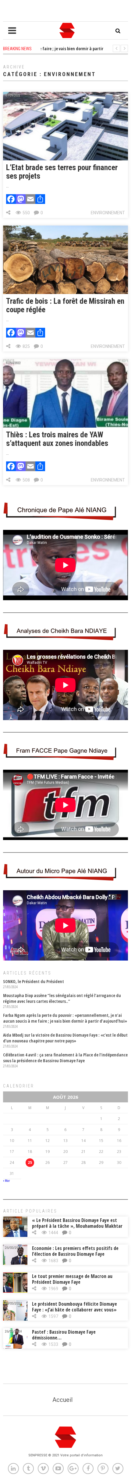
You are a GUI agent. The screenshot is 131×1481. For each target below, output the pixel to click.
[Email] (30, 199)
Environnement (108, 212)
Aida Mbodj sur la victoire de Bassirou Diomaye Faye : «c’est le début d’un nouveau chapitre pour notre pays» (65, 1038)
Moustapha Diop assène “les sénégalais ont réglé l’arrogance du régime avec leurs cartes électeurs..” (62, 998)
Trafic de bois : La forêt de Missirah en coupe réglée (65, 305)
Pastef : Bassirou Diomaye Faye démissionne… (64, 1335)
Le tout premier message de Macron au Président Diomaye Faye (72, 1279)
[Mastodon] (21, 199)
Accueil (62, 1399)
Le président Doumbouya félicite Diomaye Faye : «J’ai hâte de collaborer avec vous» (74, 1307)
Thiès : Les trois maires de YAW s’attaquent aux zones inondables (57, 439)
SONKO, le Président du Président (33, 981)
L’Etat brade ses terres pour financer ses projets (62, 171)
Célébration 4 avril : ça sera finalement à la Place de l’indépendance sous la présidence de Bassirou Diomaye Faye (65, 1057)
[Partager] (40, 199)
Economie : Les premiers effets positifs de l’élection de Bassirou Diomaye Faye (75, 1251)
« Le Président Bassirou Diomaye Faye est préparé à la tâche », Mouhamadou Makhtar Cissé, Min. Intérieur (77, 1226)
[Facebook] (11, 199)
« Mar (6, 1180)
